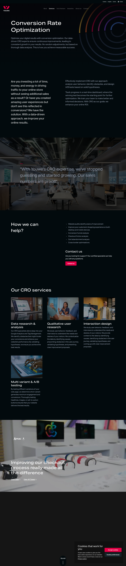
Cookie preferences (113, 555)
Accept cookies (113, 550)
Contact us (70, 263)
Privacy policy (82, 559)
